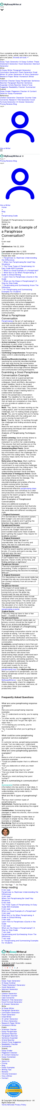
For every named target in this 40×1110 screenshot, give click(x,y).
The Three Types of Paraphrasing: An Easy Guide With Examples (18, 267)
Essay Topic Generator (9, 62)
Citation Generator (7, 98)
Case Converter (8, 998)
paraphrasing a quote (10, 609)
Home (4, 207)
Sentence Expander (10, 1038)
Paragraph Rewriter (16, 83)
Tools (2, 7)
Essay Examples (8, 1067)
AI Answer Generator (25, 102)
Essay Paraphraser (23, 81)
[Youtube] (8, 968)
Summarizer (31, 87)
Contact (5, 1078)
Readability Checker (17, 87)
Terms (4, 1105)
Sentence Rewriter (9, 1034)
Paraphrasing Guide (10, 216)
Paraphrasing (7, 321)
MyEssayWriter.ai (9, 680)
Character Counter (24, 98)
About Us (5, 1061)
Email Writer (7, 1017)
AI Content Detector (10, 1055)
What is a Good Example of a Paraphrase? (21, 270)
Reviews (9, 104)
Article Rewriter (14, 85)
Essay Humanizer (15, 93)
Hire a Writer (7, 1076)
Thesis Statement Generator (13, 985)
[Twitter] (3, 968)
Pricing (3, 104)
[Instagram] (5, 968)
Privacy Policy (20, 1105)
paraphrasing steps (28, 488)
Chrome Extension (9, 1074)
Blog (15, 104)
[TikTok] (17, 968)
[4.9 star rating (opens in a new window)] (14, 1087)
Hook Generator (25, 64)
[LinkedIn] (15, 968)
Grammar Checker (7, 81)
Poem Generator (25, 72)
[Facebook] (10, 968)
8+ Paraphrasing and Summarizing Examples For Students (17, 290)
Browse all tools (20, 57)
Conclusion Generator (9, 72)
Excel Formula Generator (12, 1002)
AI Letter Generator (14, 74)
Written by (6, 222)
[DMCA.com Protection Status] (8, 966)
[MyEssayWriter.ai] (10, 5)
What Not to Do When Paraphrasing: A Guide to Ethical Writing (19, 274)
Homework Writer (26, 76)
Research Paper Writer (9, 76)
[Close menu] (23, 156)
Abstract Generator (10, 989)
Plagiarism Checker (19, 91)
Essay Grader (5, 91)
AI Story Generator (31, 74)
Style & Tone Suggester (11, 1042)
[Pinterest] (12, 968)
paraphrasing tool (9, 669)
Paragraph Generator (22, 70)
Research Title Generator (19, 100)
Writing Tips (6, 1070)
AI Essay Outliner (26, 62)
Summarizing (7, 785)
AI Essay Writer (6, 70)
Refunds (10, 1105)
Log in (2, 106)
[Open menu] (1, 150)
